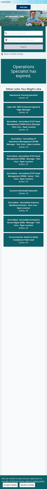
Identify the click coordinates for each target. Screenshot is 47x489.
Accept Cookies (10, 485)
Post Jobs (23, 7)
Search (23, 47)
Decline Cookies (27, 485)
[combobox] (23, 33)
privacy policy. (39, 481)
